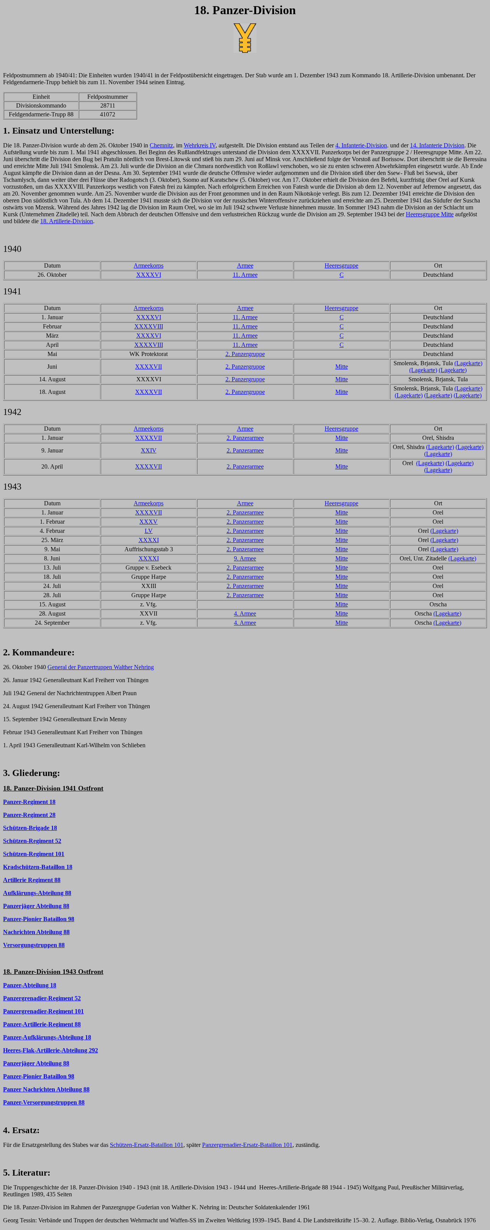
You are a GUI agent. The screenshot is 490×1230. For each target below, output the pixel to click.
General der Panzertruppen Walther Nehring (100, 667)
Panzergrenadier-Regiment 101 (43, 1011)
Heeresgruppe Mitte (430, 214)
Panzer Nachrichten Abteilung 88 (46, 1089)
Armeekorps (148, 265)
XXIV (149, 450)
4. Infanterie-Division (361, 145)
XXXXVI (148, 274)
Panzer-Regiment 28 (29, 815)
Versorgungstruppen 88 (34, 945)
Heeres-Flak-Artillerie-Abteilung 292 (50, 1050)
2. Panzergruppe (245, 354)
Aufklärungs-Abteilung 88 (37, 893)
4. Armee (245, 613)
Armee (245, 265)
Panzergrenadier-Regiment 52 (42, 998)
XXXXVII (148, 366)
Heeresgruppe (341, 265)
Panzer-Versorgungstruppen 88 (44, 1102)
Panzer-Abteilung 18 (29, 985)
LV (149, 531)
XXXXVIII (148, 326)
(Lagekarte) (468, 363)
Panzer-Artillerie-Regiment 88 (42, 1024)
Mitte (341, 366)
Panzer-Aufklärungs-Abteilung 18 (47, 1037)
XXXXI (149, 540)
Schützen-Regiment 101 (33, 854)
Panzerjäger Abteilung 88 (36, 906)
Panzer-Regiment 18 (29, 802)
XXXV (148, 521)
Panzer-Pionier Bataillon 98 (38, 919)
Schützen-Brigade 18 (30, 828)
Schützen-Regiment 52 (32, 841)
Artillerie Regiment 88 (31, 880)
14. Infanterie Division (437, 145)
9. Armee (245, 558)
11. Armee (245, 274)
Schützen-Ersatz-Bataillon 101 (146, 1145)
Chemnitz (161, 145)
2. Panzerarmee (245, 438)
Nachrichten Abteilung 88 (36, 932)
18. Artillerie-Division (66, 221)
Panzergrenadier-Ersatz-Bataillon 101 (247, 1145)
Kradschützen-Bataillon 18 (37, 867)
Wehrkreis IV (200, 145)
